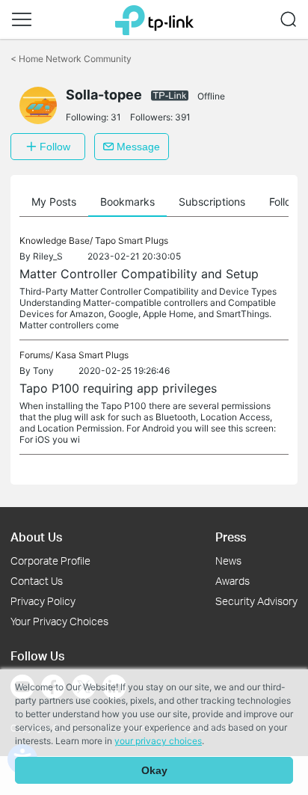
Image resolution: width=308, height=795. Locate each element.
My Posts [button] (53, 201)
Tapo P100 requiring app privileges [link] (118, 388)
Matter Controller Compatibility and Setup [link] (139, 273)
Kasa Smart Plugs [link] (92, 354)
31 (116, 117)
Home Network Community (71, 58)
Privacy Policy (43, 601)
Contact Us (36, 580)
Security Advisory (256, 601)
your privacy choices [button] (158, 740)
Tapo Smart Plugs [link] (131, 240)
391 (183, 117)
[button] (21, 19)
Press (230, 536)
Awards (232, 580)
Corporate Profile (50, 560)
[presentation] (38, 105)
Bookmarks (127, 201)
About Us (36, 536)
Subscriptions (212, 201)
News (228, 560)
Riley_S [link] (48, 256)
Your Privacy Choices (59, 621)
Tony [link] (43, 370)
